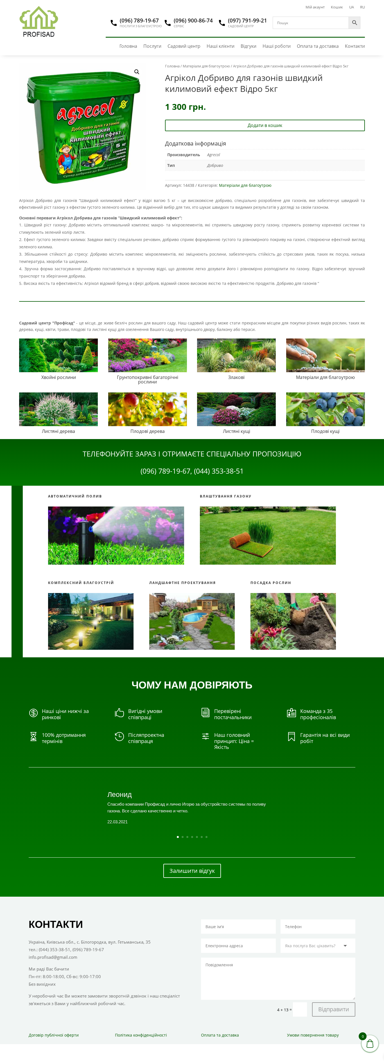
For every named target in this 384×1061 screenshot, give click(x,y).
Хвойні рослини (58, 377)
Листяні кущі (236, 431)
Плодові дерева (147, 431)
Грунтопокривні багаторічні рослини (147, 379)
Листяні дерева (58, 431)
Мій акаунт (315, 7)
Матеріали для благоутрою (206, 66)
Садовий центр (184, 46)
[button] (137, 72)
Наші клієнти (220, 46)
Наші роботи (277, 46)
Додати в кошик (265, 125)
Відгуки (248, 46)
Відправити (333, 1009)
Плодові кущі (325, 431)
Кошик (337, 7)
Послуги (152, 46)
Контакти (355, 46)
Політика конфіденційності (141, 1035)
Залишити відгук (192, 870)
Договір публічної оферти (54, 1035)
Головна (128, 46)
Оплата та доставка (318, 46)
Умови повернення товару (313, 1035)
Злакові (236, 377)
